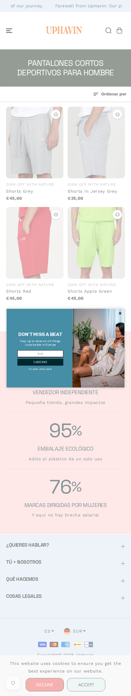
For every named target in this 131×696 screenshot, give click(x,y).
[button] (40, 362)
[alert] (66, 348)
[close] (120, 313)
